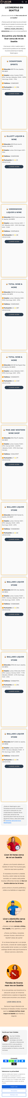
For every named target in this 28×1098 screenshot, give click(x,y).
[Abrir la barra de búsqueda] (22, 2)
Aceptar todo (14, 1086)
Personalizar (14, 1090)
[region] (14, 1083)
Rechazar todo (14, 1094)
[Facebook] (5, 1061)
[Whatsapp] (11, 1061)
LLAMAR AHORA (14, 93)
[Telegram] (16, 1061)
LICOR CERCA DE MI (14, 1002)
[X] (14, 1064)
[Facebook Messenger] (22, 1061)
